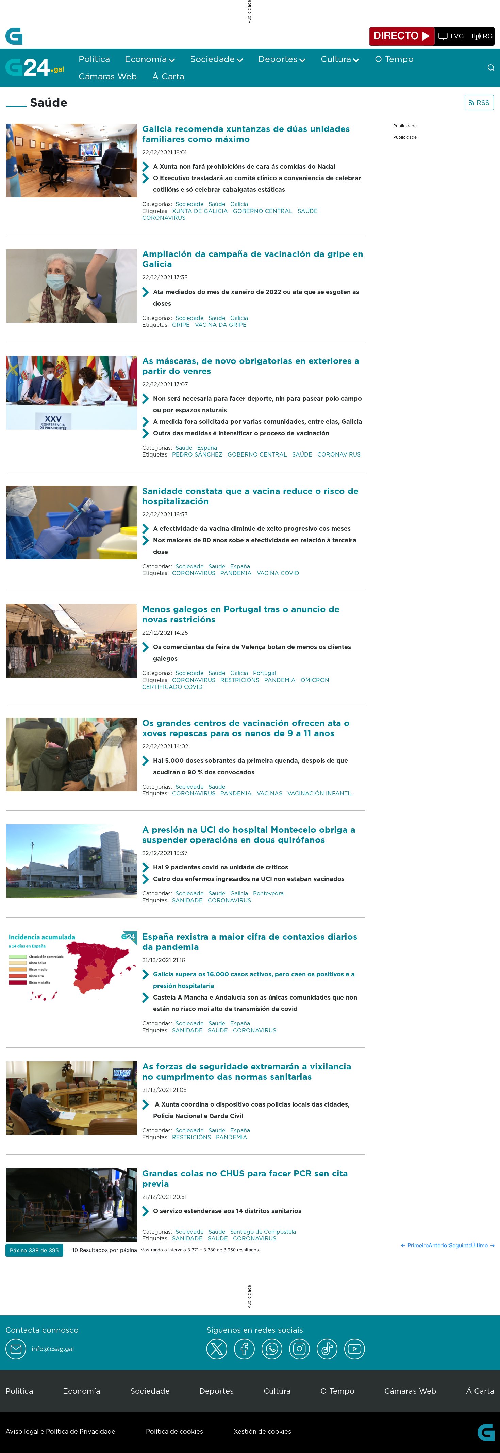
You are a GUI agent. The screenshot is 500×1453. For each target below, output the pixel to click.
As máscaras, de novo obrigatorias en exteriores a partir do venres (251, 366)
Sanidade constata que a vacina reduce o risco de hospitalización (250, 496)
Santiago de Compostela (263, 1231)
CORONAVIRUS (163, 217)
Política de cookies (174, 1431)
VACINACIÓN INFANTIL (320, 793)
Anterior (439, 1245)
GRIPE (181, 324)
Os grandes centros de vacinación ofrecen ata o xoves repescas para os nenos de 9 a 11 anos (246, 728)
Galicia (239, 204)
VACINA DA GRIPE (221, 324)
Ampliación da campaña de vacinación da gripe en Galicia (252, 259)
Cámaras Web (410, 1391)
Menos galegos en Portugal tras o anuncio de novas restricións (240, 614)
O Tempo (337, 1391)
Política (19, 1391)
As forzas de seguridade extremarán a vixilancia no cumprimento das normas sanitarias (246, 1071)
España (207, 447)
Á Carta (480, 1391)
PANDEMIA (236, 573)
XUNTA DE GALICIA (201, 211)
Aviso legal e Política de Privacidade (60, 1431)
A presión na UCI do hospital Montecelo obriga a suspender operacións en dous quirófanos (248, 834)
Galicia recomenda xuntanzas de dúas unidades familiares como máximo (246, 134)
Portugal (264, 673)
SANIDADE (188, 900)
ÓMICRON (316, 680)
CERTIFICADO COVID (172, 687)
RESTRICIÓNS (240, 680)
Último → (483, 1245)
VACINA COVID (278, 573)
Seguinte (460, 1245)
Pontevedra (268, 893)
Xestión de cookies (262, 1431)
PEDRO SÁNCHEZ (198, 454)
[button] (34, 1250)
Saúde (218, 204)
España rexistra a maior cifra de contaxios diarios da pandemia (249, 941)
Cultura (277, 1391)
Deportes (216, 1391)
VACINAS (270, 793)
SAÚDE (308, 211)
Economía (81, 1391)
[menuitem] (94, 59)
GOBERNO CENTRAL (263, 211)
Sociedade (190, 204)
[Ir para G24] (34, 67)
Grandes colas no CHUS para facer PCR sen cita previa (245, 1178)
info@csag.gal (53, 1349)
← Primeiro (415, 1245)
